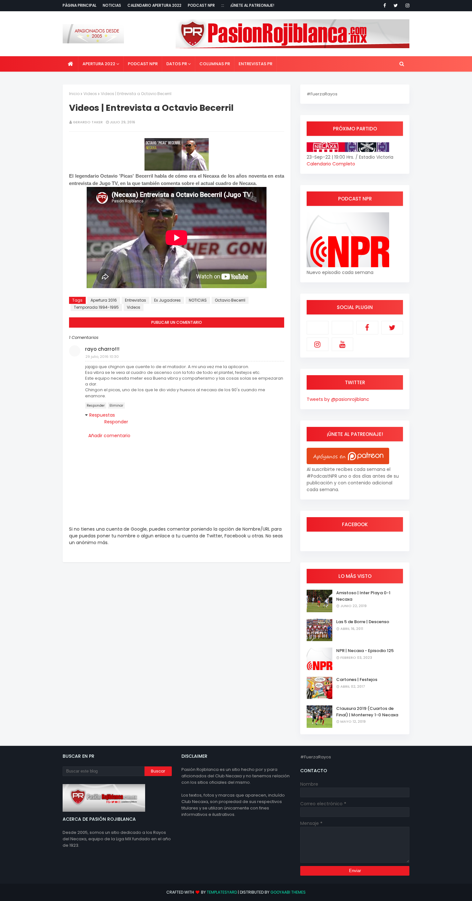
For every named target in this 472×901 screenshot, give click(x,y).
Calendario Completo (331, 164)
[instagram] (406, 5)
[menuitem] (70, 64)
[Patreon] (317, 327)
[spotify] (343, 327)
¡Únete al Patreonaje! (252, 5)
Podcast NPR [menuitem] (143, 64)
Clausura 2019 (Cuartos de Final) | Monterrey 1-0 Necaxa (367, 711)
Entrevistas (135, 300)
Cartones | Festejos (356, 679)
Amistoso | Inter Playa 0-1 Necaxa (363, 596)
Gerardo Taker (88, 122)
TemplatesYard (222, 892)
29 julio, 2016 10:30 (102, 356)
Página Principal (79, 5)
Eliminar (116, 405)
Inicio (74, 93)
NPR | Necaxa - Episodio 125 (365, 651)
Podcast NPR (201, 5)
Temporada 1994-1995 (96, 307)
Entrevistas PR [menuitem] (255, 64)
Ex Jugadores (167, 300)
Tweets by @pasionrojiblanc (338, 399)
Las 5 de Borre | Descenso (362, 622)
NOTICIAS (198, 300)
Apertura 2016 (104, 300)
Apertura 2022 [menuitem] (99, 64)
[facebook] (384, 5)
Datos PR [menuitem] (176, 64)
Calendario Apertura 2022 (154, 5)
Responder (96, 405)
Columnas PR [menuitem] (214, 64)
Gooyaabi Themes (288, 892)
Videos (90, 93)
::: (222, 5)
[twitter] (395, 5)
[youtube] (343, 344)
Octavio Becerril (230, 300)
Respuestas (102, 415)
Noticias (112, 5)
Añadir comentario (109, 435)
